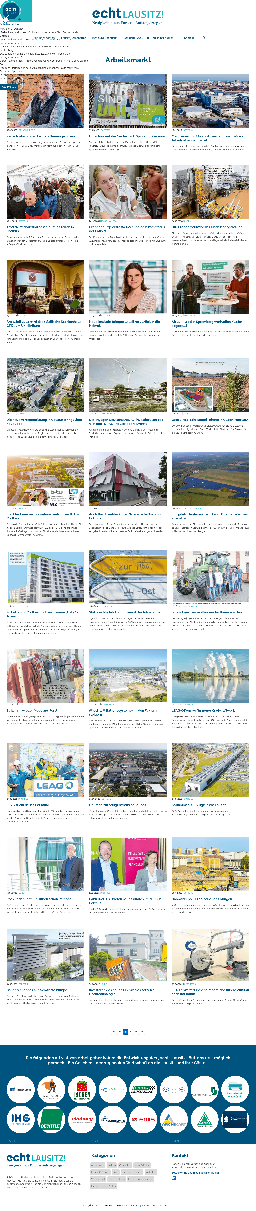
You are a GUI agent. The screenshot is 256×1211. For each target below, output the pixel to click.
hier (214, 1167)
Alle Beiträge (9, 86)
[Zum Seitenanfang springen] (249, 1192)
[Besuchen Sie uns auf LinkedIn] (174, 1178)
